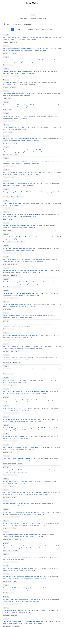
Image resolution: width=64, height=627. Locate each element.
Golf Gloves (13, 441)
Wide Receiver (16, 516)
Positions (5, 253)
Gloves (5, 385)
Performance (13, 87)
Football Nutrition (7, 286)
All (12, 29)
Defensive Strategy (12, 264)
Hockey (5, 124)
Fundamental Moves (14, 604)
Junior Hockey (14, 615)
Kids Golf (12, 208)
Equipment (10, 486)
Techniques (13, 497)
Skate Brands (6, 615)
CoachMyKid (32, 3)
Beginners (5, 64)
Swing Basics (6, 592)
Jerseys (10, 132)
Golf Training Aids (7, 362)
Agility (9, 98)
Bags (4, 328)
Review (9, 309)
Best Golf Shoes (14, 75)
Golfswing (11, 373)
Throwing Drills (13, 53)
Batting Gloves (11, 385)
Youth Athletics (13, 42)
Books (11, 64)
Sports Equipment (7, 413)
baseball (18, 29)
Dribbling (5, 219)
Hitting (11, 452)
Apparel (5, 132)
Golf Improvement (14, 154)
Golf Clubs (5, 208)
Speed (4, 98)
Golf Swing (5, 143)
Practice (5, 109)
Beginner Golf (16, 362)
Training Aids (6, 177)
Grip (11, 166)
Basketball (5, 79)
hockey (44, 29)
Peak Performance (17, 286)
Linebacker (5, 351)
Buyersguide (10, 328)
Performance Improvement (17, 196)
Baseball (6, 34)
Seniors (5, 373)
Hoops (4, 474)
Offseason (5, 452)
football (37, 29)
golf (24, 29)
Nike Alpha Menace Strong (18, 241)
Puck (4, 309)
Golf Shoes (6, 75)
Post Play (5, 604)
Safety (4, 264)
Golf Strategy (6, 196)
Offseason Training (7, 539)
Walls (12, 340)
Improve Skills (6, 550)
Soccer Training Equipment (9, 463)
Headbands (5, 87)
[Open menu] (32, 7)
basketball (30, 29)
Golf (6, 57)
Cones (10, 219)
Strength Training (7, 516)
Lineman (15, 581)
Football (6, 91)
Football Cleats (6, 241)
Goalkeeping (6, 497)
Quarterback (12, 253)
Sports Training (13, 143)
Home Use (20, 463)
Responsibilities (13, 298)
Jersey (4, 486)
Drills (10, 109)
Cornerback (6, 275)
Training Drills (14, 562)
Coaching (5, 42)
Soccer (5, 211)
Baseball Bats (11, 121)
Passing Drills (6, 340)
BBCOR (5, 121)
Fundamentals (15, 550)
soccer (50, 29)
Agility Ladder (6, 562)
